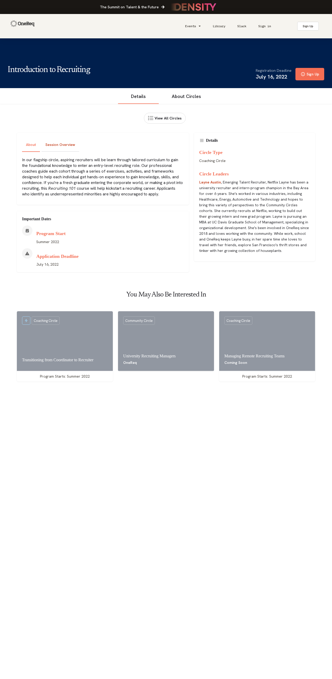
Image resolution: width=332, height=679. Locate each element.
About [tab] (31, 144)
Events (190, 26)
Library (219, 26)
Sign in (264, 26)
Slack (241, 26)
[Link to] (22, 26)
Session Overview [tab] (60, 144)
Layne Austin (210, 182)
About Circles (186, 96)
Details (138, 96)
